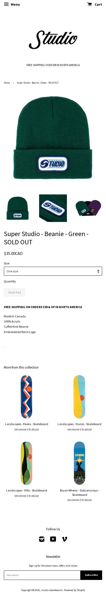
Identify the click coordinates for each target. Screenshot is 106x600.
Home (7, 82)
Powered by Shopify (74, 590)
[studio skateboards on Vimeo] (64, 540)
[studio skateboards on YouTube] (53, 540)
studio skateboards (52, 590)
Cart (98, 4)
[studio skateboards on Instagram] (42, 540)
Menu (15, 4)
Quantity (10, 281)
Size (6, 263)
